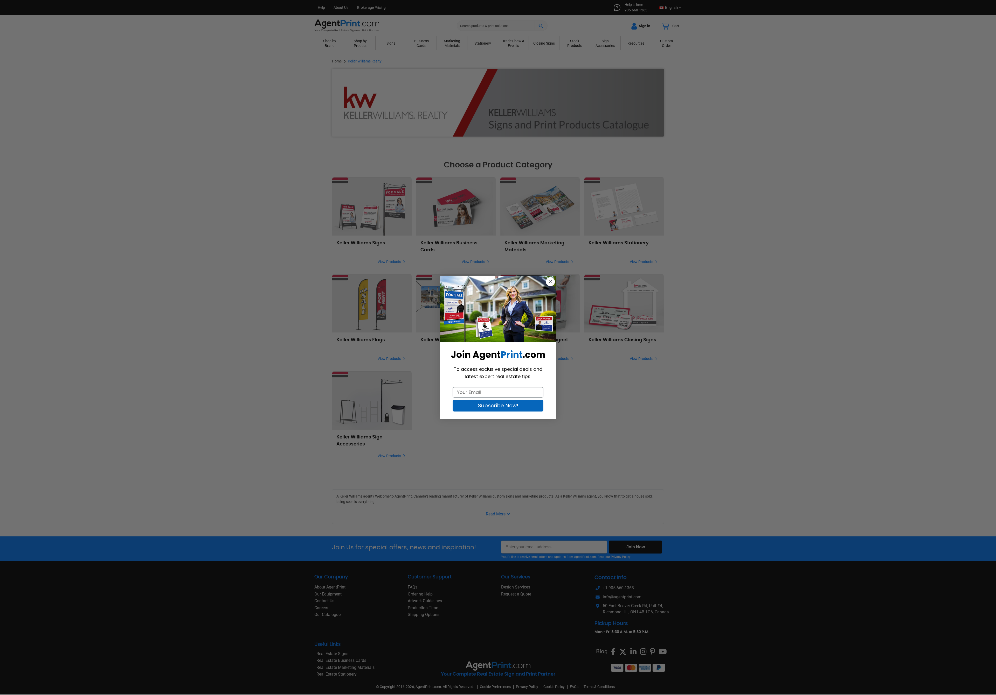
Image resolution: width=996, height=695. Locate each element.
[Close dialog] (550, 282)
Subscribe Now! (498, 405)
